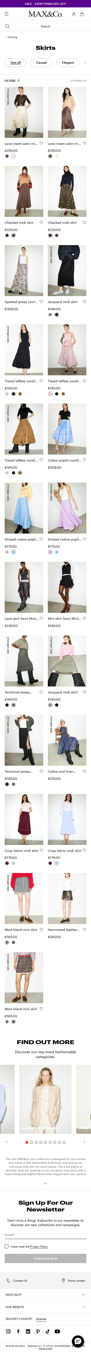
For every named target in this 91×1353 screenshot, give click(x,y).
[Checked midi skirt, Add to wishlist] (41, 222)
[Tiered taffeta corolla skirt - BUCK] (20, 394)
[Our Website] (83, 1307)
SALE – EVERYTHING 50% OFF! (45, 3)
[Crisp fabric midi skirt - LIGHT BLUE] (13, 863)
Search (45, 26)
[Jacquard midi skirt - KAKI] (50, 315)
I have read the (29, 1246)
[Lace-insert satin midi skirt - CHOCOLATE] (7, 156)
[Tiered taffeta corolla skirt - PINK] (7, 394)
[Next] (85, 62)
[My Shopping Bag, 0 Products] (82, 14)
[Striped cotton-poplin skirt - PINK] (7, 552)
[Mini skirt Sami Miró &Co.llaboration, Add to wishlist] (84, 618)
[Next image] (35, 112)
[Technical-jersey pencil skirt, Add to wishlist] (41, 692)
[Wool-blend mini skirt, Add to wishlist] (41, 929)
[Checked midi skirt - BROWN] (13, 235)
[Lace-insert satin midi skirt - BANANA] (13, 156)
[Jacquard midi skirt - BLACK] (57, 315)
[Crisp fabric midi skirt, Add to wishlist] (41, 850)
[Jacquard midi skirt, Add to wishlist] (84, 301)
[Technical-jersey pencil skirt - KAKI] (13, 705)
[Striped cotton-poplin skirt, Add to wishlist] (41, 539)
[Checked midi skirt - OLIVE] (7, 235)
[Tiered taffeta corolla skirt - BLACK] (13, 394)
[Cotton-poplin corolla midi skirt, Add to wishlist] (84, 460)
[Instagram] (8, 1331)
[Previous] (4, 1142)
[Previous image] (12, 112)
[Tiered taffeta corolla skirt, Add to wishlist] (41, 381)
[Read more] (45, 1183)
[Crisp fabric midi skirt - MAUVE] (7, 863)
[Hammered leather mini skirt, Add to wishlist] (84, 929)
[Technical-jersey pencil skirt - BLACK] (7, 705)
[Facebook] (18, 1331)
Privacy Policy (39, 1246)
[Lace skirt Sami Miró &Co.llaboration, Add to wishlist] (41, 618)
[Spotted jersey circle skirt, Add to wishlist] (41, 301)
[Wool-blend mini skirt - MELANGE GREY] (7, 942)
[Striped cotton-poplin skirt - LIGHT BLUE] (13, 552)
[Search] (13, 14)
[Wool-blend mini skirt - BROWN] (13, 942)
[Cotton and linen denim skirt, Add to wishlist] (84, 771)
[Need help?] (83, 1294)
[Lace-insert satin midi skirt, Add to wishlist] (41, 143)
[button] (73, 14)
